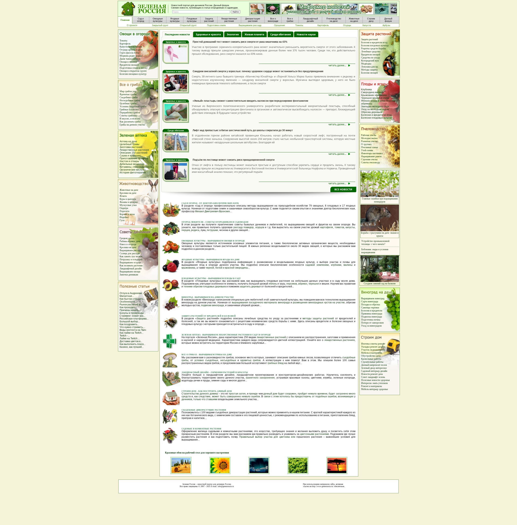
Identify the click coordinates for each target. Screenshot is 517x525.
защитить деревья (250, 286)
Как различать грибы (130, 121)
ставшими (212, 399)
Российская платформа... (134, 318)
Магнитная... (127, 296)
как (196, 396)
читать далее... (337, 65)
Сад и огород (190, 203)
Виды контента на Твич (133, 330)
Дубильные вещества (132, 164)
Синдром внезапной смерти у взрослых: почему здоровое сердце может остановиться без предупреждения (258, 71)
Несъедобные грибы (130, 100)
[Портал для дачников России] (145, 9)
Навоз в (124, 244)
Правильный (246, 436)
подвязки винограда (212, 305)
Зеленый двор (368, 368)
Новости (365, 374)
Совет (364, 377)
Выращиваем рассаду (130, 250)
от (313, 396)
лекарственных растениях (339, 340)
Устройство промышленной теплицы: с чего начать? (375, 243)
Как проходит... (128, 307)
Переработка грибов (130, 112)
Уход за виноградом (371, 325)
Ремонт (365, 386)
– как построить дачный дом (214, 391)
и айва (381, 100)
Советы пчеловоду (370, 162)
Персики (391, 100)
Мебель (365, 352)
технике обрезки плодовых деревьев (205, 286)
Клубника (366, 89)
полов (384, 365)
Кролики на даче (128, 193)
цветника (284, 436)
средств (186, 396)
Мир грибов (126, 91)
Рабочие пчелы (368, 135)
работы (377, 358)
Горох (123, 52)
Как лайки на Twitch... (131, 332)
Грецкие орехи (127, 238)
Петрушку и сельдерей (131, 259)
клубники (336, 265)
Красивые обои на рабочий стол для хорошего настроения (195, 452)
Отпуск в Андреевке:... (132, 293)
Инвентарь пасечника (371, 153)
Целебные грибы (128, 103)
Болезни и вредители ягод (374, 42)
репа (140, 49)
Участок (365, 349)
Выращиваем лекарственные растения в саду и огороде (236, 335)
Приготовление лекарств (134, 158)
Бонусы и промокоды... (133, 313)
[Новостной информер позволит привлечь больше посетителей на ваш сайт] (323, 9)
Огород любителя (193, 222)
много (352, 393)
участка (268, 436)
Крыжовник (367, 95)
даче (138, 241)
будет (332, 393)
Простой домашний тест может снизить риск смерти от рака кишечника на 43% (240, 41)
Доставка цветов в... (131, 341)
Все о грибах (189, 354)
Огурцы (124, 49)
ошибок (255, 396)
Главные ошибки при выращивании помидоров (380, 200)
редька (139, 55)
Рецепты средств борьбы (373, 48)
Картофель (125, 43)
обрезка (376, 304)
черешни (314, 283)
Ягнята (123, 196)
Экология (233, 34)
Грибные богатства (129, 109)
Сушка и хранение (130, 155)
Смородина (367, 92)
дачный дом (270, 393)
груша (373, 100)
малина (379, 92)
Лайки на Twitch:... (130, 338)
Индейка (124, 217)
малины (348, 265)
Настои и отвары (129, 161)
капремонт (375, 365)
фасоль (130, 52)
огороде (132, 244)
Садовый (366, 371)
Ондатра (124, 208)
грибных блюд (276, 363)
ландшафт (373, 377)
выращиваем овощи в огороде (226, 241)
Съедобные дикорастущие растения (204, 410)
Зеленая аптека (191, 335)
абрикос (131, 241)
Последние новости (177, 34)
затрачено (342, 393)
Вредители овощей (129, 64)
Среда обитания (280, 34)
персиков (291, 283)
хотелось (285, 396)
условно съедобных (206, 360)
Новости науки (306, 34)
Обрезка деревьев (371, 112)
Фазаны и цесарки (129, 202)
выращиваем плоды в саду (224, 278)
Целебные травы (129, 144)
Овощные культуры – (194, 241)
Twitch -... (125, 335)
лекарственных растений (271, 337)
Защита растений (369, 39)
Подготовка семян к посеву (134, 67)
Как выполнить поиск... (132, 344)
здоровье (383, 389)
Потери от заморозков (372, 322)
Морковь (124, 55)
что (203, 399)
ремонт (381, 343)
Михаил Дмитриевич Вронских (212, 211)
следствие (204, 396)
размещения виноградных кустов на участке (319, 302)
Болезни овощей (369, 72)
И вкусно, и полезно (130, 118)
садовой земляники (317, 265)
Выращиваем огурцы (130, 262)
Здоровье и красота (208, 34)
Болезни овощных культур (133, 74)
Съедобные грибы (129, 97)
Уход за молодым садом (375, 109)
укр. (134, 91)
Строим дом (189, 391)
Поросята (124, 211)
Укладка (365, 346)
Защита (201, 318)
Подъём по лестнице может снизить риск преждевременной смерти (233, 159)
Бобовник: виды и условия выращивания (374, 251)
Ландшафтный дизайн (131, 268)
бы (292, 396)
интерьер (375, 371)
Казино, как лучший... (132, 347)
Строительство (190, 393)
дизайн (381, 346)
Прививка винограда (371, 313)
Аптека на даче (128, 141)
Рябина (123, 241)
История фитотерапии (133, 172)
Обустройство (368, 355)
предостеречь (303, 396)
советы (374, 343)
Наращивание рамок (371, 156)
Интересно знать (369, 383)
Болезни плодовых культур (375, 45)
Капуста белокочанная (131, 46)
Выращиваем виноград (372, 298)
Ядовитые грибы (128, 94)
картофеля (326, 227)
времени (322, 393)
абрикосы (366, 103)
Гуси (122, 220)
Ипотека (365, 343)
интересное (381, 368)
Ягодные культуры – (194, 259)
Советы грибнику (128, 115)
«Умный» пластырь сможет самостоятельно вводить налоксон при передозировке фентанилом (250, 100)
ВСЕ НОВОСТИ (343, 189)
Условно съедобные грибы (133, 106)
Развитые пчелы (369, 141)
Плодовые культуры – (195, 278)
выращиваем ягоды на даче (223, 259)
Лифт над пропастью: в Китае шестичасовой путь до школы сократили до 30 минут (243, 130)
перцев (186, 230)
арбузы (132, 49)
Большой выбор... (130, 321)
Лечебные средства (370, 51)
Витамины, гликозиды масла (136, 167)
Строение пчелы (369, 159)
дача (380, 374)
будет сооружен (287, 393)
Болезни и (366, 310)
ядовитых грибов (250, 360)
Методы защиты (369, 69)
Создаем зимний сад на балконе (380, 283)
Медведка (366, 63)
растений (142, 152)
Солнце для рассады (130, 253)
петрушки (212, 230)
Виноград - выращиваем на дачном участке (208, 297)
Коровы (124, 214)
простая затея (237, 393)
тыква (128, 58)
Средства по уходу (370, 57)
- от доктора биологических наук (218, 203)
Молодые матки (369, 138)
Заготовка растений (131, 147)
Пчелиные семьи (369, 147)
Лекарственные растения (134, 150)
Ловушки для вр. (369, 66)
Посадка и (366, 304)
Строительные (368, 362)
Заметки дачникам (129, 274)
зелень (381, 377)
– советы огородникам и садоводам (226, 222)
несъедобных (228, 360)
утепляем (383, 383)
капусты (350, 227)
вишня (376, 98)
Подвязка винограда (371, 316)
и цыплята (131, 199)
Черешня (366, 98)
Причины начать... (130, 310)
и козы (131, 214)
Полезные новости (370, 380)
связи (267, 396)
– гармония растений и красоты (228, 372)
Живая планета (254, 34)
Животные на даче (129, 190)
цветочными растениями (314, 434)
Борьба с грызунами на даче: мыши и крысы (379, 234)
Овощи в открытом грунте (133, 71)
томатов (339, 227)
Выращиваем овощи (130, 271)
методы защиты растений (318, 318)
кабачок (136, 58)
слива (385, 98)
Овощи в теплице (128, 61)
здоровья (385, 380)
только (197, 399)
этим (276, 396)
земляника (380, 95)
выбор (258, 436)
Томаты (123, 40)
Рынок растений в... (131, 304)
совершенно (234, 396)
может (215, 396)
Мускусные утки (128, 205)
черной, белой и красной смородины (227, 267)
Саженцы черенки (370, 307)
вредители (377, 310)
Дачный (365, 365)
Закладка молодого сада (375, 106)
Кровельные (367, 358)
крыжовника (188, 267)
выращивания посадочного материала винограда (261, 302)
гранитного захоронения (260, 377)
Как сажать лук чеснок (131, 256)
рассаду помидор (243, 227)
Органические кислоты (133, 169)
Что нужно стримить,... (132, 327)
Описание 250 (128, 152)
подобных (321, 396)
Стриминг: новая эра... (132, 315)
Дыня (122, 58)
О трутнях (366, 144)
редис (132, 55)
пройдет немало (307, 393)
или (293, 436)
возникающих (345, 396)
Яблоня (365, 100)
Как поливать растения (131, 265)
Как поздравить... (129, 324)
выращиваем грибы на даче (215, 354)
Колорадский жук (370, 60)
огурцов (259, 227)
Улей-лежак (367, 150)
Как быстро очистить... (132, 298)
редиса (195, 230)
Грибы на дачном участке (132, 124)
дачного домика (209, 393)
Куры (123, 199)
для (276, 436)
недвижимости (377, 349)
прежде (253, 393)
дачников (187, 399)
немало (246, 396)
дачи (378, 355)
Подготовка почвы (370, 319)
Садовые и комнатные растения (201, 429)
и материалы (375, 352)
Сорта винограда (369, 301)
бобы (136, 52)
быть (223, 396)
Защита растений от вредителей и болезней (209, 316)
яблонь (273, 283)
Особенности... (128, 301)
